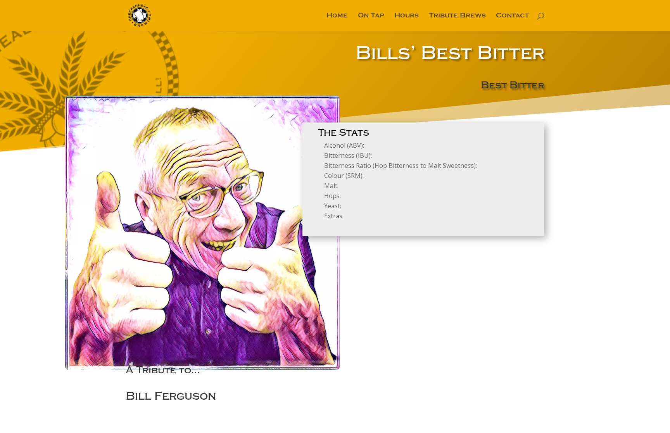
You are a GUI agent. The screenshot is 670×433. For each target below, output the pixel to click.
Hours (406, 16)
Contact (512, 16)
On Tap (371, 16)
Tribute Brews (457, 16)
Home (337, 16)
